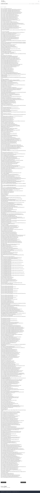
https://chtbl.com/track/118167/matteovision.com (6, 169)
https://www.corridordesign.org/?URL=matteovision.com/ (7, 228)
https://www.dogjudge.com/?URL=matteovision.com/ (7, 90)
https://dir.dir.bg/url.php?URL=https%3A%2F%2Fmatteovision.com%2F (9, 238)
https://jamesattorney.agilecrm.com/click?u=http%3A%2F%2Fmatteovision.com (10, 357)
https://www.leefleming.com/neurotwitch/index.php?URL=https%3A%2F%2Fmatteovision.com (11, 371)
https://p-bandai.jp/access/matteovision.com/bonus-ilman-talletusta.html (9, 233)
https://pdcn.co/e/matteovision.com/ (5, 193)
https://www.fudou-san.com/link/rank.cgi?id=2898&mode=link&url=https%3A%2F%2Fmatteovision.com (12, 449)
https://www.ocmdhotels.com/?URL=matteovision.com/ (7, 230)
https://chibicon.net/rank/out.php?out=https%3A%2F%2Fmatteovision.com (9, 308)
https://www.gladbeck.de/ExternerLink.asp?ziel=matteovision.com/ (8, 36)
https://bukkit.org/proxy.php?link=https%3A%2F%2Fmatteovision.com (9, 349)
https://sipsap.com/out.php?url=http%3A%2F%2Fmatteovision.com (8, 366)
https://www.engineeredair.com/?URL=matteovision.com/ (7, 68)
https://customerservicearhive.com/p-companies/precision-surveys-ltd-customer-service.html (11, 431)
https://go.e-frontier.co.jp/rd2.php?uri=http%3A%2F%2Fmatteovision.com (9, 206)
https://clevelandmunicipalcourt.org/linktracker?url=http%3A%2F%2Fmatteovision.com (10, 175)
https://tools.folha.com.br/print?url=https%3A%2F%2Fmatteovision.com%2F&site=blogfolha (11, 380)
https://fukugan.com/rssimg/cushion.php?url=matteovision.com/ (8, 363)
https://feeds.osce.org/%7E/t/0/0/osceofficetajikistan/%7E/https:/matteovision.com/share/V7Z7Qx (11, 64)
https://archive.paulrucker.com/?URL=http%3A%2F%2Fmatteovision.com (9, 82)
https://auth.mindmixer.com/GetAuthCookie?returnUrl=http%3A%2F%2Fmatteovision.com (11, 50)
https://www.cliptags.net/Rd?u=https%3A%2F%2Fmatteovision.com (8, 455)
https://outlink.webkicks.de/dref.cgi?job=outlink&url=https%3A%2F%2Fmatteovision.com (11, 197)
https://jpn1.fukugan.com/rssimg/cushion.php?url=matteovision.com (8, 362)
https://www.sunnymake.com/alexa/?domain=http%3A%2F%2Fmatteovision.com (10, 37)
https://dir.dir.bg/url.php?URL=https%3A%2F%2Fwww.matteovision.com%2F (9, 237)
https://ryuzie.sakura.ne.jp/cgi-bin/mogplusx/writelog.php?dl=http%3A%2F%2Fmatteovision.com (11, 329)
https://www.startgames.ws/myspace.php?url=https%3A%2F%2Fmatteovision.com (10, 464)
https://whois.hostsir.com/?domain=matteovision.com (6, 394)
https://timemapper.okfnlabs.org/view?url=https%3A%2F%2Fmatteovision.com (9, 418)
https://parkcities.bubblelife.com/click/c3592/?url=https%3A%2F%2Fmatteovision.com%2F (11, 376)
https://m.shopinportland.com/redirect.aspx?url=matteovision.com (8, 450)
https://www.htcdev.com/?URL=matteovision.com (6, 395)
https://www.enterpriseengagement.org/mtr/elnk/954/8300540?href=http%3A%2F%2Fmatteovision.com (12, 156)
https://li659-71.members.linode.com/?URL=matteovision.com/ (8, 205)
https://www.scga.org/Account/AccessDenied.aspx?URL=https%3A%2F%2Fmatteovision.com (11, 257)
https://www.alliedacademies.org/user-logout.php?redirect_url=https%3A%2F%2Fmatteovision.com (12, 229)
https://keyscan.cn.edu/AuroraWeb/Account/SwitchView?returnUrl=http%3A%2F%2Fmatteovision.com (12, 311)
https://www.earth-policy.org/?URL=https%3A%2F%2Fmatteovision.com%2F (9, 403)
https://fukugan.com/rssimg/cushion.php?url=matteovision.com (8, 402)
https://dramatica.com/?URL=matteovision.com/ (6, 97)
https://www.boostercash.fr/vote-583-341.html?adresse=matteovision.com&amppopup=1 (10, 412)
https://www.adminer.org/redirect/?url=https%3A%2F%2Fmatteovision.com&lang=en (10, 411)
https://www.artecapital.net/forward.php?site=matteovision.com (8, 159)
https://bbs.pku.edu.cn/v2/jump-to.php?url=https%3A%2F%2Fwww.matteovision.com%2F (11, 177)
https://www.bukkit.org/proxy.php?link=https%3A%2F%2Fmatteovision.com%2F (10, 353)
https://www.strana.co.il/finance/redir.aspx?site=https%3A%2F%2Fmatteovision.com (10, 354)
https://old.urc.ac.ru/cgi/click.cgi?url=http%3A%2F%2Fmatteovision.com (9, 124)
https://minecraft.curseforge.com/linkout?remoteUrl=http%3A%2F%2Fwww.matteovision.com (11, 241)
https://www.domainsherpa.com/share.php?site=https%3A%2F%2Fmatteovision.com (10, 239)
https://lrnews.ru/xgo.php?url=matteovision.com (6, 210)
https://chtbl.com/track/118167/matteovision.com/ (6, 170)
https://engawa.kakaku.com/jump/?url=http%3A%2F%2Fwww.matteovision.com (10, 18)
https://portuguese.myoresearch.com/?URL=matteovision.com (7, 256)
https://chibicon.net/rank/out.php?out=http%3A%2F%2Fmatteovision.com (9, 307)
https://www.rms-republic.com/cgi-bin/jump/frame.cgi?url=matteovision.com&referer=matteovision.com (12, 389)
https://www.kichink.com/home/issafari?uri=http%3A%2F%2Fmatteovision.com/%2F (10, 138)
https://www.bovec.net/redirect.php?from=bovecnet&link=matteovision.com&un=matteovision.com (12, 145)
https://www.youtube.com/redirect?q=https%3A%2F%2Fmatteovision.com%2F (9, 397)
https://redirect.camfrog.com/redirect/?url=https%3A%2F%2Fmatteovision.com (9, 340)
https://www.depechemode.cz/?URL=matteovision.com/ (7, 120)
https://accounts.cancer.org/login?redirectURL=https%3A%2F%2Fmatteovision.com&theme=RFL (11, 379)
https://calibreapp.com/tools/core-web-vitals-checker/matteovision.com (8, 44)
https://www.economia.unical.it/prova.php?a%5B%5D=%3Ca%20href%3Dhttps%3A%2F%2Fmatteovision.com (13, 178)
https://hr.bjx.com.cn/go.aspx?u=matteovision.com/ (6, 278)
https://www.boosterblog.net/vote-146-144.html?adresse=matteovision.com (9, 413)
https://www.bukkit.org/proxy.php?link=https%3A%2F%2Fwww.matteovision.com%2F (10, 352)
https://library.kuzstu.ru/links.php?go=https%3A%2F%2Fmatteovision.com (9, 246)
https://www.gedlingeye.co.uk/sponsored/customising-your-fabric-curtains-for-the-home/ (10, 48)
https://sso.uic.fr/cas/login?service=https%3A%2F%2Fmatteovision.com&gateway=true (10, 338)
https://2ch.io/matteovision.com (4, 408)
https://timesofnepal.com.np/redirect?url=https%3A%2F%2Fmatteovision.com (9, 468)
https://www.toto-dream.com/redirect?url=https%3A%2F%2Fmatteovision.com (9, 421)
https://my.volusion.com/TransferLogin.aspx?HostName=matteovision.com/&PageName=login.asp (12, 204)
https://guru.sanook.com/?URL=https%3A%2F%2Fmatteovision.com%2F (9, 163)
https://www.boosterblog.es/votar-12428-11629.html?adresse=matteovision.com (9, 381)
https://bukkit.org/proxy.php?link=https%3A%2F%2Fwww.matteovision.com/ (9, 351)
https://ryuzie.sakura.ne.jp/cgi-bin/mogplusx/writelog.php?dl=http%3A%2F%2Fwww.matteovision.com (12, 330)
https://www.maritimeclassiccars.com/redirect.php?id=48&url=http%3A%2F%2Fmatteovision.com (12, 454)
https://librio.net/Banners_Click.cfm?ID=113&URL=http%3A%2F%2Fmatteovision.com (10, 458)
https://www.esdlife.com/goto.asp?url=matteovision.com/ (7, 253)
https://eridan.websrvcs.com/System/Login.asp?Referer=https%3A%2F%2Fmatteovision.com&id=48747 (12, 420)
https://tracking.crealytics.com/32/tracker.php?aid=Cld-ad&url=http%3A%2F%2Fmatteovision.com (12, 250)
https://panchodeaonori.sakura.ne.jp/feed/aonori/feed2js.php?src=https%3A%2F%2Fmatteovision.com (12, 328)
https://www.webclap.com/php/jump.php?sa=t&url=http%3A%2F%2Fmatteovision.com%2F (11, 172)
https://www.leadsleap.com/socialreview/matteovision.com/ (7, 306)
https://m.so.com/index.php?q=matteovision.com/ (6, 8)
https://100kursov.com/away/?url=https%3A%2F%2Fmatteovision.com (8, 426)
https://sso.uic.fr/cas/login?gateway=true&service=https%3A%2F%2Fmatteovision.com (10, 339)
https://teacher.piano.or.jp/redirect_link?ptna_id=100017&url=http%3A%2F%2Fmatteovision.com (12, 168)
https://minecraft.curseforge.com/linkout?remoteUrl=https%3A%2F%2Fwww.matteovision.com (11, 242)
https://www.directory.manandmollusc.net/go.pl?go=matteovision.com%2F (9, 280)
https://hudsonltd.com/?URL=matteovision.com (6, 86)
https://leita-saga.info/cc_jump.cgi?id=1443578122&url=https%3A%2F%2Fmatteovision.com (11, 457)
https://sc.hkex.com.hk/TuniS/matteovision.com (6, 393)
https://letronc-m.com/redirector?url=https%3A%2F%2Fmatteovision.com (9, 234)
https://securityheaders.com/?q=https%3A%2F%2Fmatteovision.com (8, 342)
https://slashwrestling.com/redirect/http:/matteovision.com (7, 473)
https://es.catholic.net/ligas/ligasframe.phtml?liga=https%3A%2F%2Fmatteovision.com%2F (11, 385)
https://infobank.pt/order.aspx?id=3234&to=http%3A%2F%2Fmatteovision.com (10, 476)
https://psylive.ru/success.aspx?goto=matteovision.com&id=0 (7, 360)
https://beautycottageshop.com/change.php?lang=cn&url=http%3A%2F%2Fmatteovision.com (11, 453)
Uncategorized (33, 3)
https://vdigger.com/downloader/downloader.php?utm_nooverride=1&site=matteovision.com (11, 27)
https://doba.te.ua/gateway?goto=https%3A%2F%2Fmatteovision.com (8, 154)
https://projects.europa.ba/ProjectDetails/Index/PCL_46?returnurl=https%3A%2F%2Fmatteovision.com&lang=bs (13, 42)
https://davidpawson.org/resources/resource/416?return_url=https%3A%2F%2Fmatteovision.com (11, 422)
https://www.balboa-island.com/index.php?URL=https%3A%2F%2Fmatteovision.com (10, 441)
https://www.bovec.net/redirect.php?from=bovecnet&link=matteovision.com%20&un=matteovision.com (12, 146)
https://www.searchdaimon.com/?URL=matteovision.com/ (7, 69)
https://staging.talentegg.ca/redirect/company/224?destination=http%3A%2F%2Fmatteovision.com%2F (12, 214)
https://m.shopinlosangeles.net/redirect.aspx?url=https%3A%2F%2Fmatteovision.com (10, 461)
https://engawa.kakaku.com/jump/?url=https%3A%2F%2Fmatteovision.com (9, 17)
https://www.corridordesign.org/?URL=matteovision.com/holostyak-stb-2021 (9, 227)
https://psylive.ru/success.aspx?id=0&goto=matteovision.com (7, 361)
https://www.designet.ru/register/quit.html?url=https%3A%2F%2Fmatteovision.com (10, 445)
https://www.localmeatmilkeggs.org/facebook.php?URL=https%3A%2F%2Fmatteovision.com (11, 477)
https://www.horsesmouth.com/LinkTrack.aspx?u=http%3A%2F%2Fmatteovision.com (10, 475)
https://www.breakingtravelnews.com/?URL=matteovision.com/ (8, 123)
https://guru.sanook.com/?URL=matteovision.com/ (6, 164)
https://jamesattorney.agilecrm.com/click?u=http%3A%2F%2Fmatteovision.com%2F (10, 356)
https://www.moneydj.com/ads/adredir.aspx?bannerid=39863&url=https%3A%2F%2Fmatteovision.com (12, 99)
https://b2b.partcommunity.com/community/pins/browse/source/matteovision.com (10, 26)
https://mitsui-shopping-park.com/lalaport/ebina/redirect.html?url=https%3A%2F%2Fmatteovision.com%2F (13, 365)
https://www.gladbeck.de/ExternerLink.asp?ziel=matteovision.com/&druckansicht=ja (10, 35)
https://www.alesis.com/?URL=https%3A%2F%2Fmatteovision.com (8, 279)
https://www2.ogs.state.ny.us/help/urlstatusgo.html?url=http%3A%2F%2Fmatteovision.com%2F (11, 12)
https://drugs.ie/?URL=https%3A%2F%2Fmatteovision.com (7, 71)
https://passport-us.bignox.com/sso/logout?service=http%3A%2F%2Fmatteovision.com (10, 165)
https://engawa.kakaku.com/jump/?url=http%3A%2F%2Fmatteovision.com (9, 19)
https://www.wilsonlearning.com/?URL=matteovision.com (7, 192)
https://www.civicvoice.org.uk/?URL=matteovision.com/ (7, 131)
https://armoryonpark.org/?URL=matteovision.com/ (6, 67)
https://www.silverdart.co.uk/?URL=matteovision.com (7, 358)
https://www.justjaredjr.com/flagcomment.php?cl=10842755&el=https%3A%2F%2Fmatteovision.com (12, 23)
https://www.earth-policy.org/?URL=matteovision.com (7, 404)
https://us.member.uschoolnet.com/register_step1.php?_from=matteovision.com (9, 152)
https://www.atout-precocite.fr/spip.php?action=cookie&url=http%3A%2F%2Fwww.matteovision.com (12, 448)
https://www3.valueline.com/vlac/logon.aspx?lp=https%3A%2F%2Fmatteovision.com (10, 108)
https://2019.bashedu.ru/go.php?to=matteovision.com (6, 324)
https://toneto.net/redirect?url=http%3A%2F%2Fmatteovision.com (8, 137)
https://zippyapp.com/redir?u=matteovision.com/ (6, 276)
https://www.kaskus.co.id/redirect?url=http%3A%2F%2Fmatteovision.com (9, 14)
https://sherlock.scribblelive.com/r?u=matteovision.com (7, 407)
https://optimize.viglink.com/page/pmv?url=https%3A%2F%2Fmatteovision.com (10, 386)
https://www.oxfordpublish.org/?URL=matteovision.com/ (7, 155)
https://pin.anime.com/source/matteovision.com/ (6, 384)
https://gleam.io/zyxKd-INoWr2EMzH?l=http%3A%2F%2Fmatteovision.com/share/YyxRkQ (11, 140)
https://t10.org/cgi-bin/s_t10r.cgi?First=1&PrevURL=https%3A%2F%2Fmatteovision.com (11, 59)
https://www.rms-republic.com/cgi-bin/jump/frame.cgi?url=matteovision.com (9, 388)
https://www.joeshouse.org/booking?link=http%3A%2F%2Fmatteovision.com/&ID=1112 (10, 73)
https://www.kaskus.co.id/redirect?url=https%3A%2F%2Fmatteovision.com (9, 16)
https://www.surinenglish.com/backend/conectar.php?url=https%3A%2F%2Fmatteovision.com (11, 374)
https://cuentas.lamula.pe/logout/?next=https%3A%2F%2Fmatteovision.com (9, 248)
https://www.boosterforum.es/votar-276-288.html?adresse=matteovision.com (9, 416)
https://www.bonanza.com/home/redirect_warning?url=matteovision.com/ (9, 21)
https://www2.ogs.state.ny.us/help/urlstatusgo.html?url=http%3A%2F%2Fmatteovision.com (11, 13)
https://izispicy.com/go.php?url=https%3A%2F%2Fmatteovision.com (8, 333)
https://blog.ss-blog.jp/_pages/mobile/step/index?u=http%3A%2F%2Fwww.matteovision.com (11, 367)
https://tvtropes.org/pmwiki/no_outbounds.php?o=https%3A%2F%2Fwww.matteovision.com (11, 9)
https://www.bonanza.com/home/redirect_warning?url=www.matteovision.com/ (9, 22)
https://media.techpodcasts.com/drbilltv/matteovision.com (7, 301)
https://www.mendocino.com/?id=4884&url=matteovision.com (8, 223)
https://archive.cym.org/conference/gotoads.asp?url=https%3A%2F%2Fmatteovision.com (11, 325)
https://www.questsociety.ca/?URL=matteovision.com (7, 247)
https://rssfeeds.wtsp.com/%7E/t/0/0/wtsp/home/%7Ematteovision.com (8, 87)
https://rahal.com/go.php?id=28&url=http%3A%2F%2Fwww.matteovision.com (9, 62)
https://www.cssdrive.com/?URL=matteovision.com (6, 398)
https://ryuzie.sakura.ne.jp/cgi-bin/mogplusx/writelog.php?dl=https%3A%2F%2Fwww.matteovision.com (12, 331)
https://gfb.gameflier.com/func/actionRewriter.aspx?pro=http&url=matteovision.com (10, 58)
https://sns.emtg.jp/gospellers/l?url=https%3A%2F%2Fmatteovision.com (9, 209)
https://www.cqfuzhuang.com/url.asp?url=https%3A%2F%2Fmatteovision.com (9, 467)
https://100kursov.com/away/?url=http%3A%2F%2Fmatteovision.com (8, 427)
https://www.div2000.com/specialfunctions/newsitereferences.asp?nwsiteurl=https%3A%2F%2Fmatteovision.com (13, 466)
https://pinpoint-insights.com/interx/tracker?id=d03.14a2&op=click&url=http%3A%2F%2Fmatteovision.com (13, 452)
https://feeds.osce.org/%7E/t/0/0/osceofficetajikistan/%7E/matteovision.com (9, 463)
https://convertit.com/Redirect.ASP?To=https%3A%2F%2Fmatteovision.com (9, 375)
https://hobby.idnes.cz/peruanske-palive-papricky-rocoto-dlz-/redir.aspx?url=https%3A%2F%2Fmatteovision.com (13, 220)
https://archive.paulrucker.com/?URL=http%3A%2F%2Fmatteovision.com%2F (9, 83)
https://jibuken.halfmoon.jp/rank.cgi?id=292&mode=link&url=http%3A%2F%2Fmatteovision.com (12, 310)
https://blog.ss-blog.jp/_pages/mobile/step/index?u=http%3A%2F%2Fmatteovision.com (10, 406)
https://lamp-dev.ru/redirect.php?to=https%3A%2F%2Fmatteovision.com (9, 462)
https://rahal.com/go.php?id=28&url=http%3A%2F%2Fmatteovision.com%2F (9, 63)
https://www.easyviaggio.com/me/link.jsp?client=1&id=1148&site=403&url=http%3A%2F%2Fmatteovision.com (13, 305)
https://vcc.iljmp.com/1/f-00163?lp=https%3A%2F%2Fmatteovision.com (9, 232)
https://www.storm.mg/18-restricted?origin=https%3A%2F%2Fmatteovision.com (10, 28)
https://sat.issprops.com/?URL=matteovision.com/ (6, 55)
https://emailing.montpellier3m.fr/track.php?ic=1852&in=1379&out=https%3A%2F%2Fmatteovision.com (12, 207)
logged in (5, 487)
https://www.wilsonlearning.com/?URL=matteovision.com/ (7, 191)
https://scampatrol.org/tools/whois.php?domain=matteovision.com (8, 417)
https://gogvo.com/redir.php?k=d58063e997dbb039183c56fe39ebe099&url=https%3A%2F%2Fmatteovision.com (13, 74)
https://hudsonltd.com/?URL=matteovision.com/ (6, 85)
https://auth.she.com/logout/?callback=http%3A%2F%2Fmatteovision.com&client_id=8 (10, 147)
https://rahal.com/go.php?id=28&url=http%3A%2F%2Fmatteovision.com (9, 60)
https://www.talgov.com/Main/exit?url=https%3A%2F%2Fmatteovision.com (9, 383)
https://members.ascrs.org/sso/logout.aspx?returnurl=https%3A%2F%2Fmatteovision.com (11, 179)
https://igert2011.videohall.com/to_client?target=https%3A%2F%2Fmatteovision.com (10, 94)
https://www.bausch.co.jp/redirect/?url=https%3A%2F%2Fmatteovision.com (9, 72)
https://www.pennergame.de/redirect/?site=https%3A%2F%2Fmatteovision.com (9, 372)
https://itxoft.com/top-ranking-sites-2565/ (5, 49)
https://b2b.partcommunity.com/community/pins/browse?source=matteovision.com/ (10, 25)
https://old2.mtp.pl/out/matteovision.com (5, 390)
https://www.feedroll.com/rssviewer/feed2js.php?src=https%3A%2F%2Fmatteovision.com (11, 326)
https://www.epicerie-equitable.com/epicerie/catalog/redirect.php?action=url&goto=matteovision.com (12, 370)
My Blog (2, 0)
